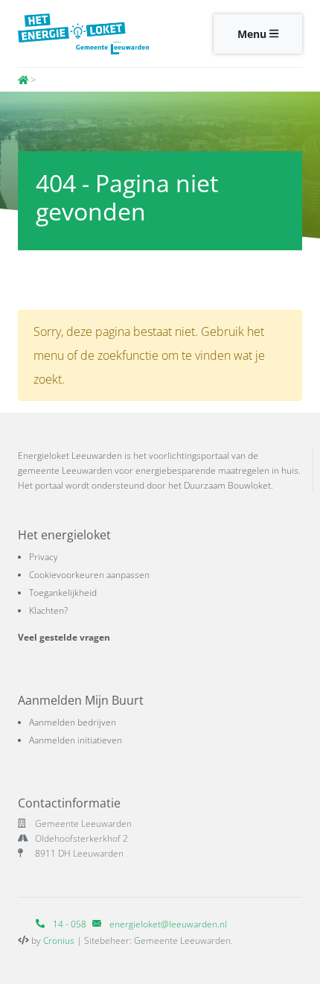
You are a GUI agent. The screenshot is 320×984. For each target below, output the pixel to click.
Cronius (58, 940)
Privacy (43, 556)
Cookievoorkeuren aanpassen (89, 574)
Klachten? (48, 610)
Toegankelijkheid (63, 592)
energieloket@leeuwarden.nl (168, 924)
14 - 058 (68, 924)
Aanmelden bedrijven (72, 722)
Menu (253, 34)
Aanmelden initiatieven (75, 740)
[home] (23, 79)
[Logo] (83, 33)
